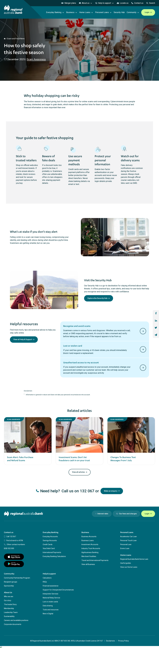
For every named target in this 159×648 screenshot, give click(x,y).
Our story (7, 600)
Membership (9, 608)
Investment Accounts (89, 544)
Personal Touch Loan (128, 540)
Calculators (47, 578)
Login (147, 12)
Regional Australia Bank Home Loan (134, 559)
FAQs (45, 582)
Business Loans (87, 540)
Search (152, 3)
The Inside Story (10, 604)
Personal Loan (125, 544)
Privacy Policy (123, 641)
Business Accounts (88, 536)
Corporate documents (12, 624)
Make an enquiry (110, 491)
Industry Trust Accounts (90, 548)
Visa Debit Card (49, 548)
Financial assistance (50, 586)
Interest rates (102, 514)
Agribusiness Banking (89, 552)
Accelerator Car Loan (128, 536)
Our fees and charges (128, 514)
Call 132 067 (11, 536)
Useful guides (125, 563)
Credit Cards (47, 544)
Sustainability (9, 616)
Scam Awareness (36, 59)
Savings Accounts (50, 540)
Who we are (8, 596)
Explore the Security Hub (97, 298)
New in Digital (48, 614)
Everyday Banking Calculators (54, 556)
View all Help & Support (22, 339)
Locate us (124, 3)
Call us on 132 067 (77, 491)
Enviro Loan (124, 548)
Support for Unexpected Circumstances (58, 590)
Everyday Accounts (50, 536)
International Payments (52, 552)
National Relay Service (51, 598)
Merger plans (70, 3)
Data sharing (48, 606)
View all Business (88, 564)
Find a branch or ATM (14, 540)
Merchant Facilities (88, 556)
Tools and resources (51, 610)
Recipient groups (10, 582)
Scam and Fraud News (16, 39)
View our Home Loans (128, 567)
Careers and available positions (16, 620)
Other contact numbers (16, 544)
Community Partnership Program (17, 578)
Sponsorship (9, 586)
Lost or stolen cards (50, 602)
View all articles (78, 472)
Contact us (138, 3)
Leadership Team (11, 612)
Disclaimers (110, 641)
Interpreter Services (50, 594)
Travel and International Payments (94, 560)
